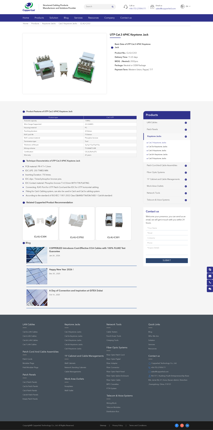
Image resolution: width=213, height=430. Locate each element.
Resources (93, 18)
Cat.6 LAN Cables (30, 336)
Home (26, 18)
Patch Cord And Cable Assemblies (162, 166)
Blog (66, 18)
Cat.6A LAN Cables (30, 340)
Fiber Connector (112, 367)
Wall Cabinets (70, 363)
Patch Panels (152, 129)
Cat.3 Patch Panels (30, 382)
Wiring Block (111, 403)
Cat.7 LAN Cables (30, 344)
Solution (54, 18)
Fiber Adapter (111, 363)
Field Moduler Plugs (30, 367)
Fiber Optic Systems (156, 172)
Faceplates (69, 386)
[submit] (112, 7)
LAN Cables (152, 123)
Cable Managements (73, 372)
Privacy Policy (118, 425)
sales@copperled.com (160, 372)
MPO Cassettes (112, 384)
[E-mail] (210, 276)
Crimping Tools (112, 340)
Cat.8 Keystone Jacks (157, 159)
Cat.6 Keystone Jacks (157, 151)
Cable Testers (111, 332)
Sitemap (103, 425)
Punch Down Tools (113, 336)
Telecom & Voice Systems (158, 200)
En (187, 6)
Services (78, 18)
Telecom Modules (113, 407)
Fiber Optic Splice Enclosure (117, 376)
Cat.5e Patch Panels (30, 386)
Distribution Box (112, 411)
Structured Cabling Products (55, 5)
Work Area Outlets (155, 186)
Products (39, 18)
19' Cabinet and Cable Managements (163, 179)
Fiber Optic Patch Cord (115, 355)
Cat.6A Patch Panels (30, 395)
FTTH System (111, 388)
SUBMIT (167, 260)
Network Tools (153, 193)
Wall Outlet (69, 390)
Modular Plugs (28, 363)
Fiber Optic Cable (113, 380)
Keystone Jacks (49, 24)
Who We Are (153, 336)
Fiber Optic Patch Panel (115, 372)
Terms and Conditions (138, 425)
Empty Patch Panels (30, 399)
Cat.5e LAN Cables (30, 332)
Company (109, 18)
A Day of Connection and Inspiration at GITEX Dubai (76, 291)
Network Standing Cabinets (75, 367)
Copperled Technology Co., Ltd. (45, 425)
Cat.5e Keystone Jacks (157, 147)
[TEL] (210, 283)
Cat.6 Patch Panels (30, 390)
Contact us (126, 18)
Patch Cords (27, 359)
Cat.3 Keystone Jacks (68, 24)
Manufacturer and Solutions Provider (59, 8)
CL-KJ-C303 (85, 24)
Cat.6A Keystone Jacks (158, 155)
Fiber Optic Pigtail (113, 359)
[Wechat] (210, 289)
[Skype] (210, 270)
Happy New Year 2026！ (61, 270)
